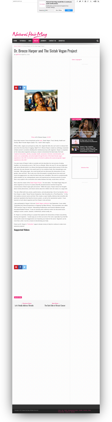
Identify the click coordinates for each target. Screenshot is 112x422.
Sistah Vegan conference (43, 203)
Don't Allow (59, 10)
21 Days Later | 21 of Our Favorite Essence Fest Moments (88, 140)
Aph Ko (18, 54)
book (40, 140)
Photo (33, 137)
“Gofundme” (30, 224)
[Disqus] (41, 332)
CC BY (49, 137)
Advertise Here (85, 167)
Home (15, 41)
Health (36, 41)
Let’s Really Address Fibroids (24, 305)
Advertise (62, 41)
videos (66, 192)
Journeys (43, 41)
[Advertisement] (56, 16)
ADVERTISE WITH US (17, 1)
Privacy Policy (61, 411)
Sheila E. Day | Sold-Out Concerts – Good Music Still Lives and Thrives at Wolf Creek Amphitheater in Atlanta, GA (88, 149)
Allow (68, 10)
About (89, 410)
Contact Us (52, 41)
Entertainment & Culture (73, 410)
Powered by (41, 10)
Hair (30, 41)
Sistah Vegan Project (36, 182)
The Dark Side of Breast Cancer (55, 305)
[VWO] (46, 10)
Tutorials (23, 41)
